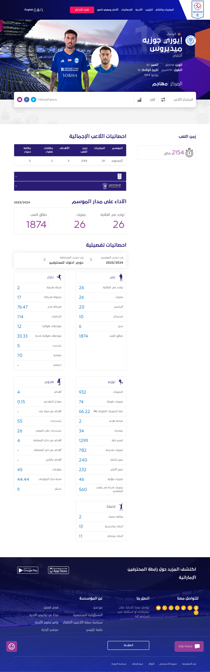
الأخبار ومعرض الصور (107, 10)
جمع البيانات (137, 664)
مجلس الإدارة (49, 629)
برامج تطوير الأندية (46, 622)
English (29, 10)
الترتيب (149, 10)
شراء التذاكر (82, 10)
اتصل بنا (128, 645)
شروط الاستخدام (168, 664)
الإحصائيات (127, 10)
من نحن (98, 607)
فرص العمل (51, 607)
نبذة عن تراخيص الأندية (43, 615)
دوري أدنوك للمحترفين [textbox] (66, 262)
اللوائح (151, 664)
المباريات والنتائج (165, 10)
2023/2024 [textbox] (114, 262)
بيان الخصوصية (189, 664)
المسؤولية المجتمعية (88, 615)
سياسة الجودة (118, 664)
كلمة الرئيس (94, 629)
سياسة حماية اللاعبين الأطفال (83, 622)
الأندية (139, 10)
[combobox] (106, 262)
